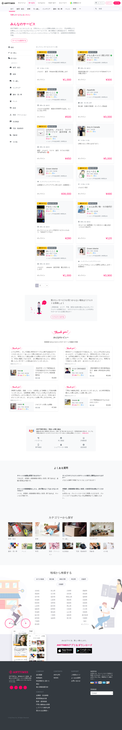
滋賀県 (53, 618)
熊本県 (85, 606)
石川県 (53, 594)
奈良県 (69, 594)
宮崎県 (85, 612)
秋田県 (37, 603)
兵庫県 (69, 590)
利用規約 (39, 678)
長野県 (53, 603)
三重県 (53, 615)
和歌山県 (69, 597)
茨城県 (37, 612)
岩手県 (37, 597)
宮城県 (37, 600)
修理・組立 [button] (20, 9)
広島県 (69, 609)
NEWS (56, 678)
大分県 (85, 609)
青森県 (37, 594)
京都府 (61, 584)
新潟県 (37, 624)
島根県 (69, 603)
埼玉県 (73, 579)
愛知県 (53, 612)
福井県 (53, 597)
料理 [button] (74, 9)
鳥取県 (69, 600)
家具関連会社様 (41, 698)
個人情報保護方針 (42, 687)
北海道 (37, 590)
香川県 (69, 618)
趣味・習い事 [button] (57, 9)
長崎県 (85, 603)
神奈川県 (62, 579)
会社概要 (39, 675)
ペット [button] (67, 9)
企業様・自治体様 (42, 695)
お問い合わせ (75, 681)
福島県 (37, 609)
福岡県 (85, 597)
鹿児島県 (85, 615)
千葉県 (37, 621)
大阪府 (83, 579)
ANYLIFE (57, 675)
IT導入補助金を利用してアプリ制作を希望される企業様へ (43, 707)
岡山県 (69, 606)
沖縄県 (85, 618)
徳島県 (69, 615)
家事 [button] (28, 9)
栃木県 (37, 615)
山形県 (37, 606)
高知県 (85, 594)
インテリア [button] (46, 9)
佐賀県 (85, 600)
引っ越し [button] (36, 9)
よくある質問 (75, 678)
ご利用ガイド (75, 675)
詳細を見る (85, 433)
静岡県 (53, 609)
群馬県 (37, 618)
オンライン (85, 624)
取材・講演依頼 (41, 701)
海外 (84, 621)
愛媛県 (85, 590)
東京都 (51, 579)
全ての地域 (40, 579)
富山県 (53, 590)
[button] (99, 3)
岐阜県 (53, 606)
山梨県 (53, 600)
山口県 (69, 612)
